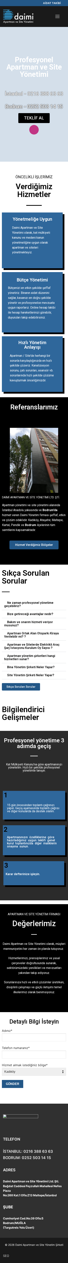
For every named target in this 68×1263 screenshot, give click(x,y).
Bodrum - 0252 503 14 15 (34, 107)
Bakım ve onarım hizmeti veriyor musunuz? (28, 623)
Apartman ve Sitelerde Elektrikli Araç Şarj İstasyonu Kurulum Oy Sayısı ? (32, 646)
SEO (6, 1256)
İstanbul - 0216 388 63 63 (34, 94)
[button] (5, 461)
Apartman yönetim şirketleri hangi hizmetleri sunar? (29, 657)
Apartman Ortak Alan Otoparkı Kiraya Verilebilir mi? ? (31, 635)
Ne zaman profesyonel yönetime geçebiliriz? (28, 604)
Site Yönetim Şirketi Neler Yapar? (30, 675)
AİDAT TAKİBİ (52, 3)
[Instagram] (34, 130)
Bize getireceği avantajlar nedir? (30, 614)
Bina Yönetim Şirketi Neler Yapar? (31, 667)
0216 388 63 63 (38, 1151)
